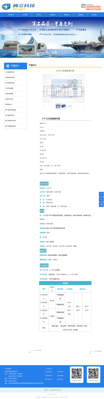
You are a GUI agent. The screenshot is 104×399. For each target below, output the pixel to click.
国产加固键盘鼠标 (10, 126)
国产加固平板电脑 (10, 110)
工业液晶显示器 (9, 72)
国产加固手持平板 (10, 120)
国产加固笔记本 (9, 115)
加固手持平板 (9, 99)
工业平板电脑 (9, 88)
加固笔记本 (8, 104)
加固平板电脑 (9, 93)
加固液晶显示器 (9, 77)
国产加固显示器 (9, 83)
